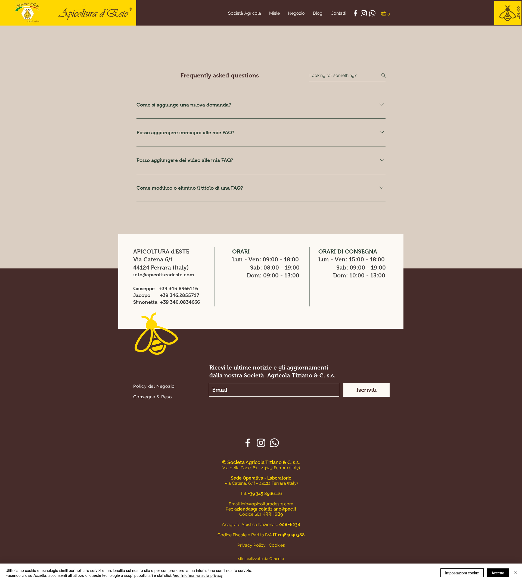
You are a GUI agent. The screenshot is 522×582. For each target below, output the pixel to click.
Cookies (277, 545)
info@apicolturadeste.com (163, 274)
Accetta (498, 572)
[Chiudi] (515, 573)
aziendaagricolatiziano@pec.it (265, 509)
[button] (518, 13)
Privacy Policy (251, 545)
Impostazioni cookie (462, 572)
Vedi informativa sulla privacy (198, 575)
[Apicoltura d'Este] (355, 13)
